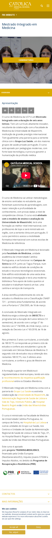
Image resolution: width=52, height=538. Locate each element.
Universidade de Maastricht (31, 394)
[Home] (18, 5)
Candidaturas (26, 60)
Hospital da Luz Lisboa (34, 422)
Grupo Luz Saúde (22, 391)
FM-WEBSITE (8, 14)
